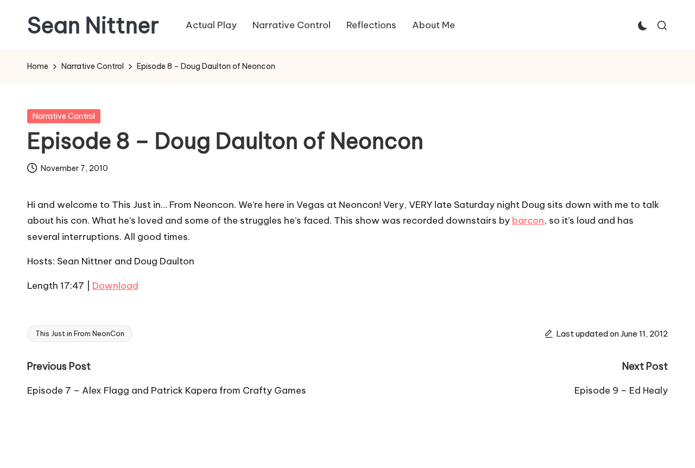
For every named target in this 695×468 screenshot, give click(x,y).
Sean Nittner (93, 25)
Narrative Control (64, 116)
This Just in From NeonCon (79, 333)
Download (115, 286)
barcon (528, 220)
